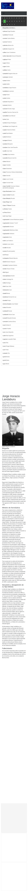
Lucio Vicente (8, 179)
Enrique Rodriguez (9, 122)
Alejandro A (8, 101)
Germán (6, 175)
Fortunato (8, 34)
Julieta (6, 98)
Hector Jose (9, 314)
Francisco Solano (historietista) (12, 172)
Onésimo (8, 233)
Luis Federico (8, 240)
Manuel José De (9, 158)
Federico (7, 42)
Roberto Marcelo (10, 258)
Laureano (8, 91)
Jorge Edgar (7, 216)
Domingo (7, 282)
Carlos (6, 70)
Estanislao (7, 168)
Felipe (7, 300)
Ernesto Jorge (9, 108)
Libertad (8, 77)
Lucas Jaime (8, 244)
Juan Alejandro (8, 332)
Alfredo (7, 212)
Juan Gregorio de (10, 126)
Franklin (7, 328)
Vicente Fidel (8, 182)
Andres (6, 80)
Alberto (6, 363)
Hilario (6, 63)
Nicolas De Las (9, 297)
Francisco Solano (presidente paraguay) (11, 187)
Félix (5, 342)
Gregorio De (8, 49)
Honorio (8, 226)
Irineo (7, 237)
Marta (6, 360)
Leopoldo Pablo (9, 339)
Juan (6, 119)
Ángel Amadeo (9, 31)
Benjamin (8, 144)
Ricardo (8, 195)
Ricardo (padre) (9, 251)
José (7, 202)
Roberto (7, 140)
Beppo (6, 254)
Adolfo (6, 84)
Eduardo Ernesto (9, 318)
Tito (6, 353)
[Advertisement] (21, 5)
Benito (6, 293)
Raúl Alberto (8, 133)
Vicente (9, 205)
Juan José (7, 286)
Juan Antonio (8, 154)
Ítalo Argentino (8, 335)
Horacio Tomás (8, 268)
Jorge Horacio (9, 87)
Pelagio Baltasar (8, 346)
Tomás (7, 209)
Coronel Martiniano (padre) (13, 219)
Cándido (7, 165)
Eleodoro (7, 307)
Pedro (7, 59)
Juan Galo (7, 151)
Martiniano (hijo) (10, 230)
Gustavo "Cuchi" (10, 223)
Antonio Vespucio (9, 261)
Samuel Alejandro (12, 56)
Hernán (7, 311)
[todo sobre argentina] (7, 5)
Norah (6, 94)
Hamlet (8, 275)
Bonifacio (7, 136)
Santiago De (8, 279)
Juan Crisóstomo (9, 52)
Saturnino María (9, 129)
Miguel (6, 272)
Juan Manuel (9, 115)
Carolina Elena (9, 321)
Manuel (6, 161)
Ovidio (6, 66)
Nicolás (7, 247)
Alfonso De (8, 45)
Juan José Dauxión (10, 147)
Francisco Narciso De (10, 112)
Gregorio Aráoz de (10, 73)
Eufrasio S (7, 325)
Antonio (7, 105)
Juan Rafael (10, 304)
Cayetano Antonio (10, 265)
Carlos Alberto (9, 38)
